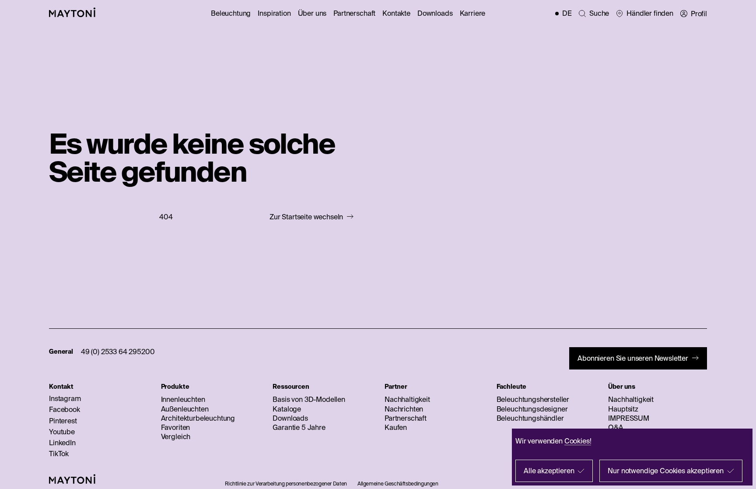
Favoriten (175, 427)
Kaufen (396, 427)
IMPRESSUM (628, 418)
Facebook (64, 409)
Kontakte (396, 13)
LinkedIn (62, 443)
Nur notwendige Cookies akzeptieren (666, 471)
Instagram (65, 398)
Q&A (615, 427)
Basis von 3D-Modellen (309, 399)
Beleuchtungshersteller (533, 399)
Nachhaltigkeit (407, 399)
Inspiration (274, 13)
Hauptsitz (623, 409)
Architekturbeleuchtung (198, 418)
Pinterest (63, 421)
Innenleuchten (183, 399)
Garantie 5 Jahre (299, 427)
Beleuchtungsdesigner (532, 409)
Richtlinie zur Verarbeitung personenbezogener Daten (286, 483)
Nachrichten (404, 409)
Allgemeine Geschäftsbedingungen (397, 483)
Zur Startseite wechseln (306, 217)
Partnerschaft (354, 13)
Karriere (473, 13)
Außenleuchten (185, 409)
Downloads (435, 13)
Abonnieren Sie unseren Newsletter (633, 358)
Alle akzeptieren (549, 471)
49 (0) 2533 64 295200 (118, 351)
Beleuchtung (231, 13)
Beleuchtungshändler (530, 418)
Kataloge (287, 409)
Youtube (62, 432)
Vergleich (176, 436)
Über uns (312, 13)
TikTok (59, 453)
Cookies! (578, 441)
